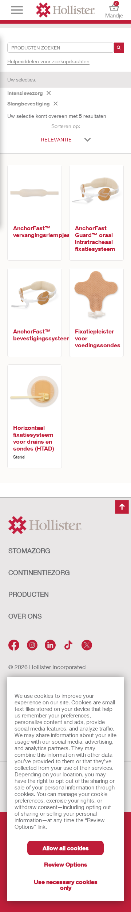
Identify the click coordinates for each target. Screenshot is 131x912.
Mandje (114, 10)
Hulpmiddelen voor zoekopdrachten (48, 61)
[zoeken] (119, 48)
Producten (28, 594)
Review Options (65, 864)
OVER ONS (25, 616)
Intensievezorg (25, 93)
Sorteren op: (65, 126)
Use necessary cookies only (66, 884)
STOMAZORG (29, 551)
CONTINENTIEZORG (39, 572)
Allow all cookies (66, 847)
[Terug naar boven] (122, 507)
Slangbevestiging (28, 103)
